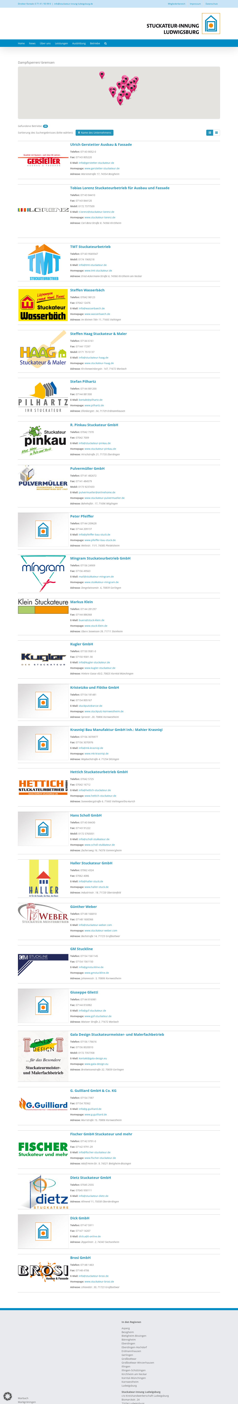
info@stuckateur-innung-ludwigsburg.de (73, 3)
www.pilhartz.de (94, 405)
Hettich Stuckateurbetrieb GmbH (99, 771)
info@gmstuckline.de (91, 967)
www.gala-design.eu (96, 1064)
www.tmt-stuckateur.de (98, 270)
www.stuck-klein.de (96, 625)
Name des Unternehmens (95, 132)
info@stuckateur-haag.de (93, 357)
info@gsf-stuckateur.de (92, 1010)
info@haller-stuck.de (91, 881)
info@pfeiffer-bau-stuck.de (94, 534)
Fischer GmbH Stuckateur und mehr (101, 1134)
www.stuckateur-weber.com (101, 930)
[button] (105, 43)
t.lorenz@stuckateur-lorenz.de (96, 211)
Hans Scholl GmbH (86, 815)
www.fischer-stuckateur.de (100, 1158)
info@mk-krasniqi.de (91, 748)
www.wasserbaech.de (97, 314)
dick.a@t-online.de (90, 1236)
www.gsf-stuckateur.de (98, 1016)
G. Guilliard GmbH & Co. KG (93, 1090)
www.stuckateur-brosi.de (99, 1281)
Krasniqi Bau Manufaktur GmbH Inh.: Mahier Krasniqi (116, 729)
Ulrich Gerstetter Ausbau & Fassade (101, 144)
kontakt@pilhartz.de (90, 399)
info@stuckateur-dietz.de (93, 1196)
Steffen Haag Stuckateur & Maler (98, 333)
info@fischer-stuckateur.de (94, 1152)
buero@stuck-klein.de (91, 620)
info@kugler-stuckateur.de (94, 662)
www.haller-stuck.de (97, 887)
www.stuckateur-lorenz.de (100, 217)
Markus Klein (81, 601)
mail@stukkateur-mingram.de (96, 576)
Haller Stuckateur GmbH (91, 863)
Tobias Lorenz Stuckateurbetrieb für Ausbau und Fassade (120, 188)
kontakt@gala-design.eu (93, 1058)
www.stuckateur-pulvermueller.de (105, 498)
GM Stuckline (81, 948)
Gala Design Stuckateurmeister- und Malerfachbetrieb (117, 1034)
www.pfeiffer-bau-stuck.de (100, 540)
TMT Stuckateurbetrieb (90, 246)
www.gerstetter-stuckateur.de (102, 168)
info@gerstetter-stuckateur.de (96, 162)
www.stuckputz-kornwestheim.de (104, 711)
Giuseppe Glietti (84, 992)
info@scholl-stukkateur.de (94, 839)
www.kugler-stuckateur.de (100, 668)
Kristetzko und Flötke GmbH (94, 687)
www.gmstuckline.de (97, 972)
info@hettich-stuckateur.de (95, 790)
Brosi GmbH (80, 1257)
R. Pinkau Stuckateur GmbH (94, 424)
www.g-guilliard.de (96, 1114)
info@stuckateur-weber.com (95, 925)
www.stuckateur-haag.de (99, 363)
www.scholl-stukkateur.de (100, 844)
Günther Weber (83, 906)
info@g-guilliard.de (90, 1109)
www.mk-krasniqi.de (97, 753)
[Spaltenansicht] (216, 133)
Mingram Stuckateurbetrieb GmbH (100, 558)
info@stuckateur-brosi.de (94, 1276)
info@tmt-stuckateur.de (93, 265)
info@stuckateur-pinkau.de (95, 443)
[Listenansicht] (209, 133)
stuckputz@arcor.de (90, 705)
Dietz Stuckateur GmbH (90, 1177)
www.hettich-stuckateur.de (100, 795)
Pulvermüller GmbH (87, 468)
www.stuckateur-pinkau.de (100, 448)
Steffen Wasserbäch (87, 290)
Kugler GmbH (81, 644)
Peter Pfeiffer (82, 516)
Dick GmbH (79, 1218)
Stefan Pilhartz (83, 381)
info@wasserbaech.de (92, 308)
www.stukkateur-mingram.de (102, 582)
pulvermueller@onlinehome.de (97, 492)
